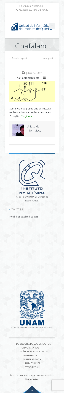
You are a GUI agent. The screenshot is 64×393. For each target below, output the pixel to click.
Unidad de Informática (34, 128)
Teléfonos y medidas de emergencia (33, 353)
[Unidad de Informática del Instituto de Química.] (32, 27)
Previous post (19, 58)
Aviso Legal (32, 367)
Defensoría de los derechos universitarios (33, 345)
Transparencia (32, 359)
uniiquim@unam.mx (33, 5)
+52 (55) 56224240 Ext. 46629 (33, 9)
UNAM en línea (32, 363)
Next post (48, 58)
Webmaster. (32, 379)
